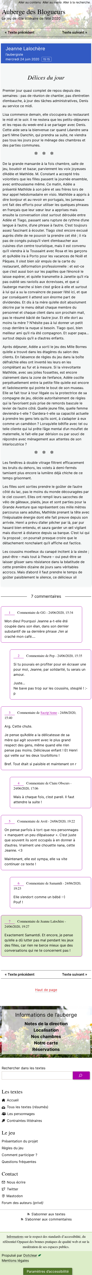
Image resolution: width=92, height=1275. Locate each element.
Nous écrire (16, 1182)
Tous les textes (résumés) (27, 1107)
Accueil (13, 1100)
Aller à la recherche (76, 2)
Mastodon (14, 1196)
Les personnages (21, 1114)
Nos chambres (46, 1036)
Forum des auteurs (22, 1203)
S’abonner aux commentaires (48, 1219)
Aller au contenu (29, 2)
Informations (15, 1236)
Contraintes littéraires (24, 1120)
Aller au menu (52, 2)
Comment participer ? (19, 1155)
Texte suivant (74, 32)
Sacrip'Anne (48, 712)
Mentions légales (15, 1260)
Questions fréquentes (19, 1162)
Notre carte (46, 1043)
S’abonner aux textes (48, 1214)
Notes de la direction (46, 1023)
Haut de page (46, 990)
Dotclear (30, 1255)
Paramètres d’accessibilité (48, 1271)
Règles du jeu (12, 1148)
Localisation (46, 1030)
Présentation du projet (20, 1141)
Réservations (46, 1049)
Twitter (12, 1189)
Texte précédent (19, 32)
